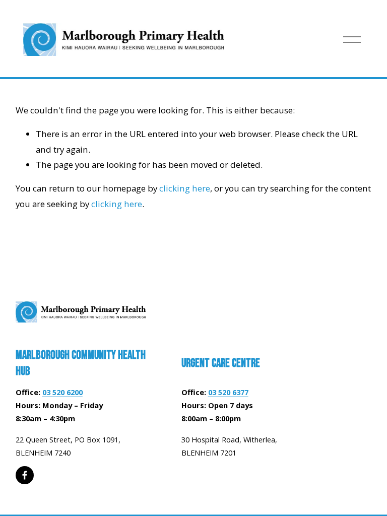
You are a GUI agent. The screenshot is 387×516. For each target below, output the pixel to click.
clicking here (184, 188)
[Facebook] (25, 475)
